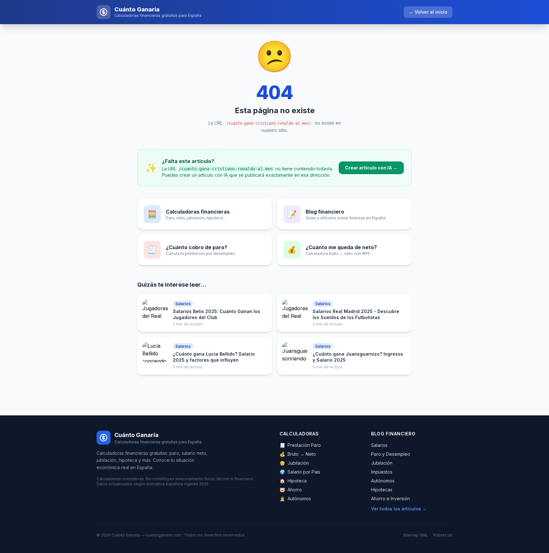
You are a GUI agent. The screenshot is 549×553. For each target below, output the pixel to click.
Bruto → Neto (298, 454)
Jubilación (294, 463)
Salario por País (300, 471)
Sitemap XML (415, 535)
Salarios (379, 445)
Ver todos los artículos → (399, 508)
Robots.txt (442, 535)
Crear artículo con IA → (371, 167)
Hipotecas (381, 489)
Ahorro (291, 489)
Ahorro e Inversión (390, 498)
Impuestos (381, 471)
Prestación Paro (300, 445)
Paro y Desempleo (390, 454)
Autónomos (295, 498)
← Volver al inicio (428, 12)
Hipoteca (293, 480)
